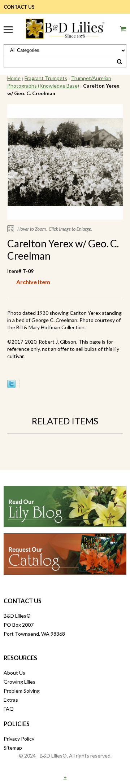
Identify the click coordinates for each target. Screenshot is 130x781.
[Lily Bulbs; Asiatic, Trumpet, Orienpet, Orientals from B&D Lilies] (65, 28)
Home (14, 78)
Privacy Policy (19, 739)
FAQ (9, 709)
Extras (11, 700)
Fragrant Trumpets (46, 78)
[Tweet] (11, 386)
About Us (14, 673)
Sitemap (13, 748)
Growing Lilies (19, 682)
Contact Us (19, 7)
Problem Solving (22, 691)
